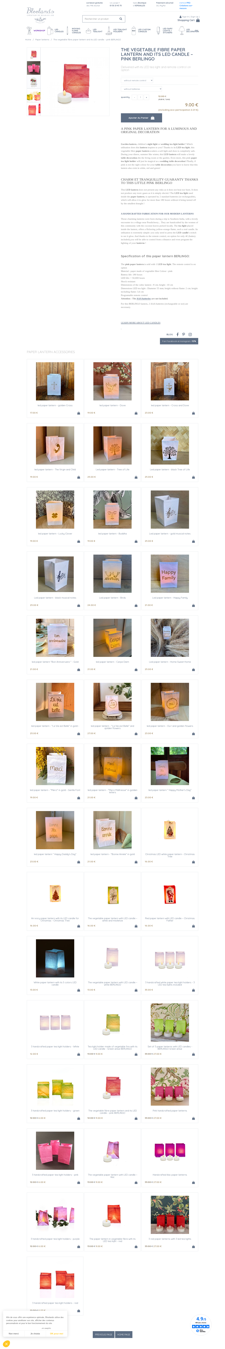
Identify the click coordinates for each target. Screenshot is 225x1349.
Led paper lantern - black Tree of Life (170, 469)
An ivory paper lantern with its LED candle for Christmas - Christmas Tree (55, 919)
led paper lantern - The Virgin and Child (55, 469)
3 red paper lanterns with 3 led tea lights (170, 1239)
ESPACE (186, 5)
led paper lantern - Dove (112, 405)
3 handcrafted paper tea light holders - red (55, 1303)
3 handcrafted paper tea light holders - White (55, 1046)
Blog (170, 334)
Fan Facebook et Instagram (179, 341)
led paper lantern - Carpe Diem (112, 662)
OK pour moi (56, 1333)
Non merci (14, 1333)
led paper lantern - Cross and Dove (170, 405)
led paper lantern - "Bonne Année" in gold (112, 854)
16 (149, 861)
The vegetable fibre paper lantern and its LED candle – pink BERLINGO (157, 54)
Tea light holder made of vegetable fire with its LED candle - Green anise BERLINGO (112, 1047)
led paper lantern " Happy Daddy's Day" (55, 854)
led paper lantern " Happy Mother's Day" (169, 790)
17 (34, 412)
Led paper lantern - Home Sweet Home (170, 662)
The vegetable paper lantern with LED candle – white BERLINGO (112, 983)
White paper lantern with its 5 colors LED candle (55, 983)
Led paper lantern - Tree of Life (112, 469)
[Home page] (40, 15)
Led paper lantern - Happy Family (170, 598)
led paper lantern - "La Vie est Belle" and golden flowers (112, 727)
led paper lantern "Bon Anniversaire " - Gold (55, 662)
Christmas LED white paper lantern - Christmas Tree (170, 855)
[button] (6, 1343)
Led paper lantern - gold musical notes (170, 533)
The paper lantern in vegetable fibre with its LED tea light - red (112, 1240)
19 (91, 412)
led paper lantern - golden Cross (55, 405)
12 (34, 1053)
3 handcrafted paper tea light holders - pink (55, 1175)
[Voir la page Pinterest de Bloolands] (183, 334)
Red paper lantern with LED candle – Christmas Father (170, 919)
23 (149, 412)
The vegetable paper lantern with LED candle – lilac (112, 1176)
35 (149, 989)
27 (91, 733)
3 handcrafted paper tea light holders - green (55, 1110)
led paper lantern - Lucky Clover (55, 533)
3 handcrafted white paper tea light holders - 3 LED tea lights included (170, 983)
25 (91, 476)
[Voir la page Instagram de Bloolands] (190, 334)
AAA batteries (144, 298)
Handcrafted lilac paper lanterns (170, 1175)
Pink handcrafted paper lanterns (170, 1110)
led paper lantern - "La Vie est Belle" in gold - (55, 726)
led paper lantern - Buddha (112, 533)
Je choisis (35, 1333)
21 (149, 605)
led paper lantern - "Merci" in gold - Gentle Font (55, 790)
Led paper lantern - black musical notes (55, 598)
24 (91, 605)
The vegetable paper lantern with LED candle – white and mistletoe (112, 919)
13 (34, 989)
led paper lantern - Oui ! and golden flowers (170, 726)
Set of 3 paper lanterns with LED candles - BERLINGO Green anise (170, 1047)
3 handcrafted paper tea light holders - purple (55, 1239)
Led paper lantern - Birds (112, 598)
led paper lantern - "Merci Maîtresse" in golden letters (112, 791)
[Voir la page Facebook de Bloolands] (177, 334)
